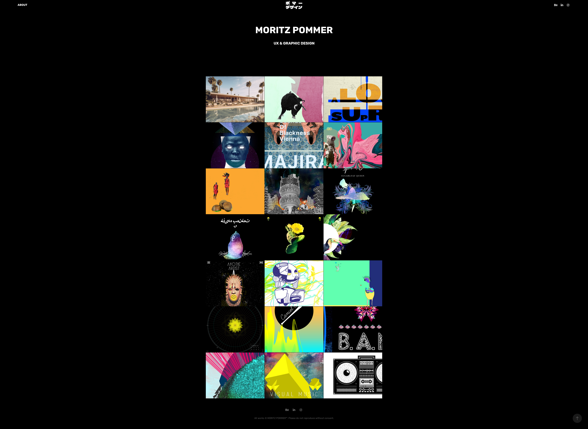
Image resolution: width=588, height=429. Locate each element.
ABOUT (22, 5)
